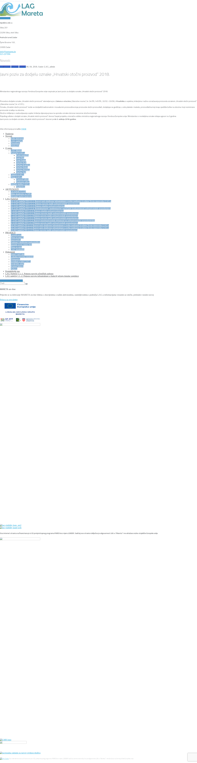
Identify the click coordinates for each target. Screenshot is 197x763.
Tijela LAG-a (16, 177)
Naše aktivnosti (17, 138)
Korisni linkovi (17, 266)
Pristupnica (15, 259)
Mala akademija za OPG (21, 194)
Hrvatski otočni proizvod (21, 196)
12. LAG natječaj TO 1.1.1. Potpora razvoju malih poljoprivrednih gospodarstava (45, 204)
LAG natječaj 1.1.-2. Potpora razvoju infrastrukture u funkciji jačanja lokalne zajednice (42, 276)
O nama (8, 148)
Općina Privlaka (23, 170)
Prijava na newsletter (9, 300)
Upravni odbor (22, 179)
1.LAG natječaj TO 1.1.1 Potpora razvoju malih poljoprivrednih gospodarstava (44, 230)
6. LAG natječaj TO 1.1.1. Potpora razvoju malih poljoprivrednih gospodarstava (45, 218)
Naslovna (9, 134)
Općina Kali (21, 163)
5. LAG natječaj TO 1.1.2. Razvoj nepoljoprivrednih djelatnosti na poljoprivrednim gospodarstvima (53, 220)
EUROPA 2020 (17, 264)
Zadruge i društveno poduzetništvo (25, 242)
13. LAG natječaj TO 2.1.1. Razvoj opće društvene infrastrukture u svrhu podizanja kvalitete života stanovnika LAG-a (61, 201)
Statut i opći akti (17, 254)
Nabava (14, 269)
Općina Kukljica (23, 165)
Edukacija (15, 146)
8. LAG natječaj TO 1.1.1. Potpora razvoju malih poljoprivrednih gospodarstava (45, 213)
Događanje (15, 143)
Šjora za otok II (17, 237)
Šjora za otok (16, 247)
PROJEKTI (10, 233)
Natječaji (15, 67)
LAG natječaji (17, 141)
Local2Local (16, 235)
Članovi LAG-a (17, 175)
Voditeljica (20, 187)
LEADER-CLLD (18, 191)
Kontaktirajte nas (12, 271)
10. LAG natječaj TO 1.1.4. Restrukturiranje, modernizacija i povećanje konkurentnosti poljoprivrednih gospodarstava (61, 208)
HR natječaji (5, 67)
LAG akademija (17, 249)
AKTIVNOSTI (12, 189)
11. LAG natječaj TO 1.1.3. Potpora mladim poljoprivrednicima (38, 206)
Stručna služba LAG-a (20, 184)
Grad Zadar (21, 160)
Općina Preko (22, 167)
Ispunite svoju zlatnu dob (21, 245)
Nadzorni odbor (22, 182)
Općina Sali (21, 172)
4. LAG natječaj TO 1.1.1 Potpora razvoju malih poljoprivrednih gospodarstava (44, 223)
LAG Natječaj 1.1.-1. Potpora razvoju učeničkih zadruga (29, 274)
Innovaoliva (16, 240)
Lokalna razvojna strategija (22, 257)
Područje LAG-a (18, 153)
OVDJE (23, 128)
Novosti (22, 67)
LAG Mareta (16, 150)
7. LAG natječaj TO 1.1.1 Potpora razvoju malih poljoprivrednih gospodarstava (44, 216)
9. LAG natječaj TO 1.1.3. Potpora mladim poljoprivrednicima (37, 211)
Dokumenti (10, 252)
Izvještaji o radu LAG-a (21, 261)
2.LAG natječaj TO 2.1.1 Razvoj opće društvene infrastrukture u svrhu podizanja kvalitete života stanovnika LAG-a (60, 228)
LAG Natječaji (11, 199)
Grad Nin (20, 158)
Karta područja (22, 155)
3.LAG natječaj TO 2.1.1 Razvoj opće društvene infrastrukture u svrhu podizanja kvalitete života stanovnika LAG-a (60, 225)
